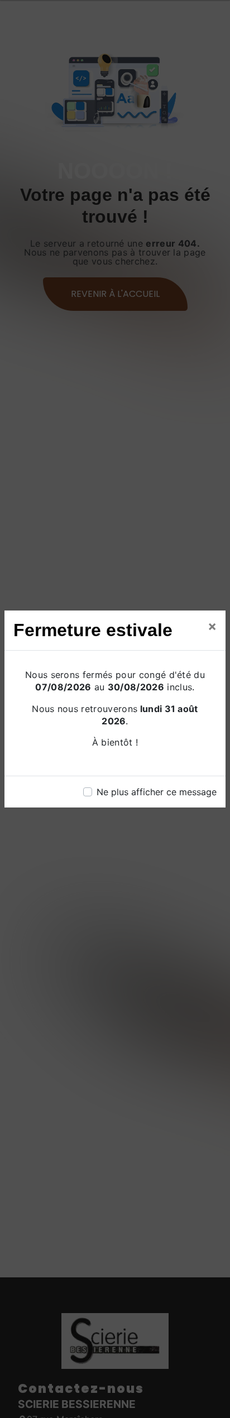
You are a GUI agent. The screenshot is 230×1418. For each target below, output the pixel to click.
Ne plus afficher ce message (157, 791)
